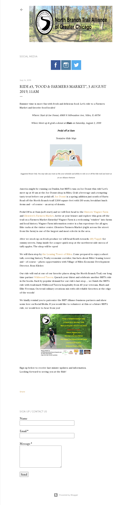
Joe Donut (60, 196)
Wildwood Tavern (43, 277)
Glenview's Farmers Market (39, 215)
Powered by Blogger (68, 495)
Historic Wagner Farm (96, 211)
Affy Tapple (96, 238)
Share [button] (22, 391)
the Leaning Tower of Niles (57, 254)
